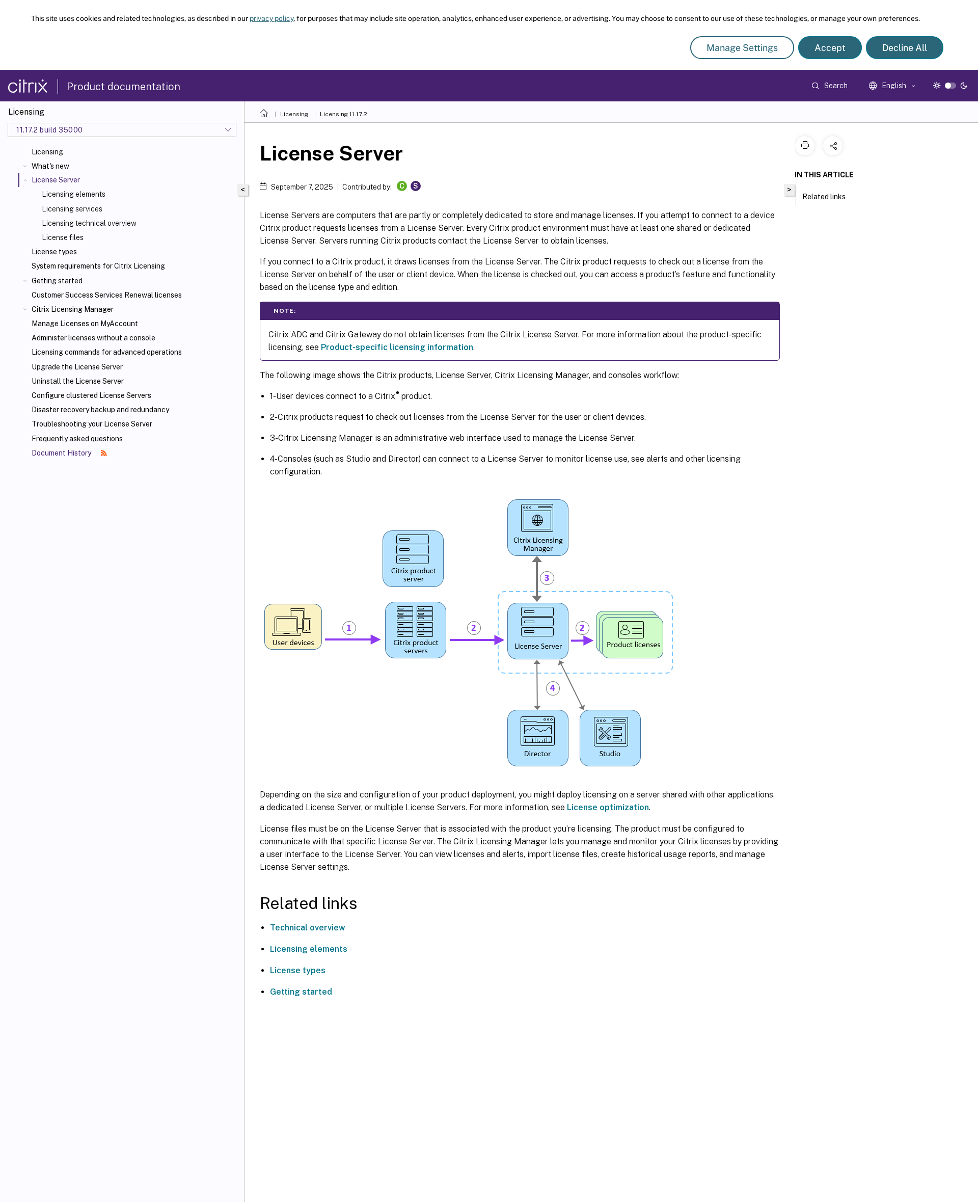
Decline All (904, 47)
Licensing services (72, 209)
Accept (830, 47)
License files (63, 237)
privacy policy (271, 18)
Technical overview (307, 927)
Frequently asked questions (77, 439)
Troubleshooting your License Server (92, 424)
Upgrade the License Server (77, 367)
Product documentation (123, 87)
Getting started (57, 281)
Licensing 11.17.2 (343, 114)
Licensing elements (73, 194)
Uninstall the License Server (78, 381)
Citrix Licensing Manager (73, 309)
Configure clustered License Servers (91, 395)
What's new (50, 166)
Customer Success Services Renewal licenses (107, 295)
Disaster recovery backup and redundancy (100, 410)
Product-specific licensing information (397, 347)
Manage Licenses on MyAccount (85, 323)
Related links (824, 197)
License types (54, 252)
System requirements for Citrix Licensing (98, 266)
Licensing (47, 152)
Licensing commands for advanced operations (107, 352)
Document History (62, 453)
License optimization (608, 807)
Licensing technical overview (89, 223)
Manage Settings (742, 47)
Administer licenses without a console (93, 338)
